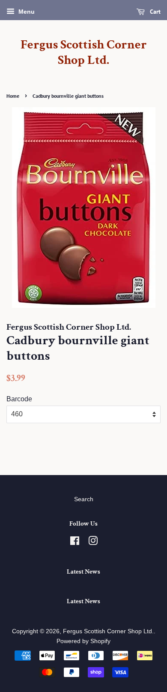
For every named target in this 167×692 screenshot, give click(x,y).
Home (12, 96)
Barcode (19, 399)
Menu (26, 11)
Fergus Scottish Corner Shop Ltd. (84, 52)
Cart (154, 11)
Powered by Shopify (83, 641)
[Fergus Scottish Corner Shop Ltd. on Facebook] (75, 542)
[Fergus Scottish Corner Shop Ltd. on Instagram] (93, 542)
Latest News (83, 572)
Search (83, 499)
